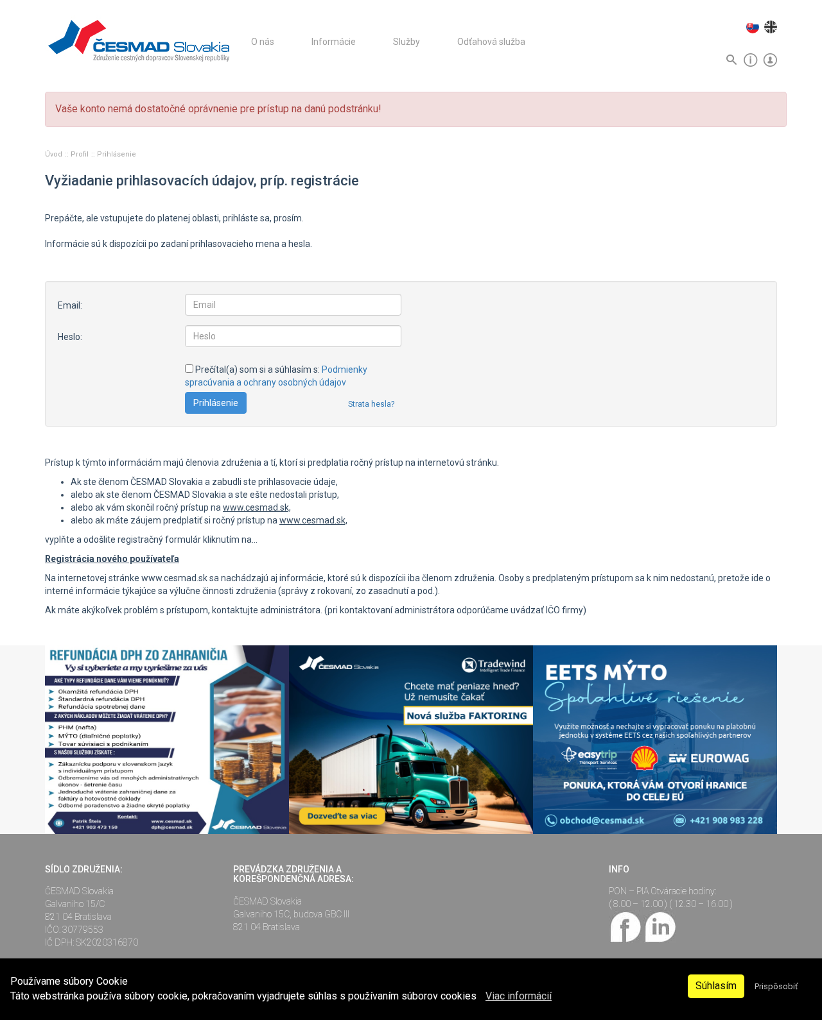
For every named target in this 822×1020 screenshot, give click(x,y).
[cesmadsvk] (626, 926)
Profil (81, 154)
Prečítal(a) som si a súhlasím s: (276, 375)
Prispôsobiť (776, 986)
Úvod (54, 154)
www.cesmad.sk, (257, 507)
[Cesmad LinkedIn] (659, 926)
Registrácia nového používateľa (112, 559)
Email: (70, 305)
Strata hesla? (371, 404)
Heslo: (70, 337)
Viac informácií (518, 996)
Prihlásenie (116, 154)
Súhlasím (716, 986)
